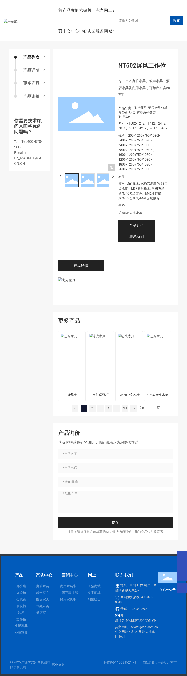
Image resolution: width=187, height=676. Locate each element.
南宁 (173, 662)
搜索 (176, 20)
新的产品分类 (157, 108)
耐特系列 (140, 108)
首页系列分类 (146, 112)
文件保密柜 (101, 394)
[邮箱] (182, 566)
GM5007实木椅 (129, 394)
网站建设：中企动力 (156, 662)
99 (125, 408)
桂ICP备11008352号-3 (120, 662)
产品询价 (31, 96)
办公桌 (123, 112)
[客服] (182, 556)
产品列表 (31, 57)
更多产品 (31, 83)
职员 (132, 112)
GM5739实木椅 (157, 394)
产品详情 (31, 70)
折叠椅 (72, 394)
